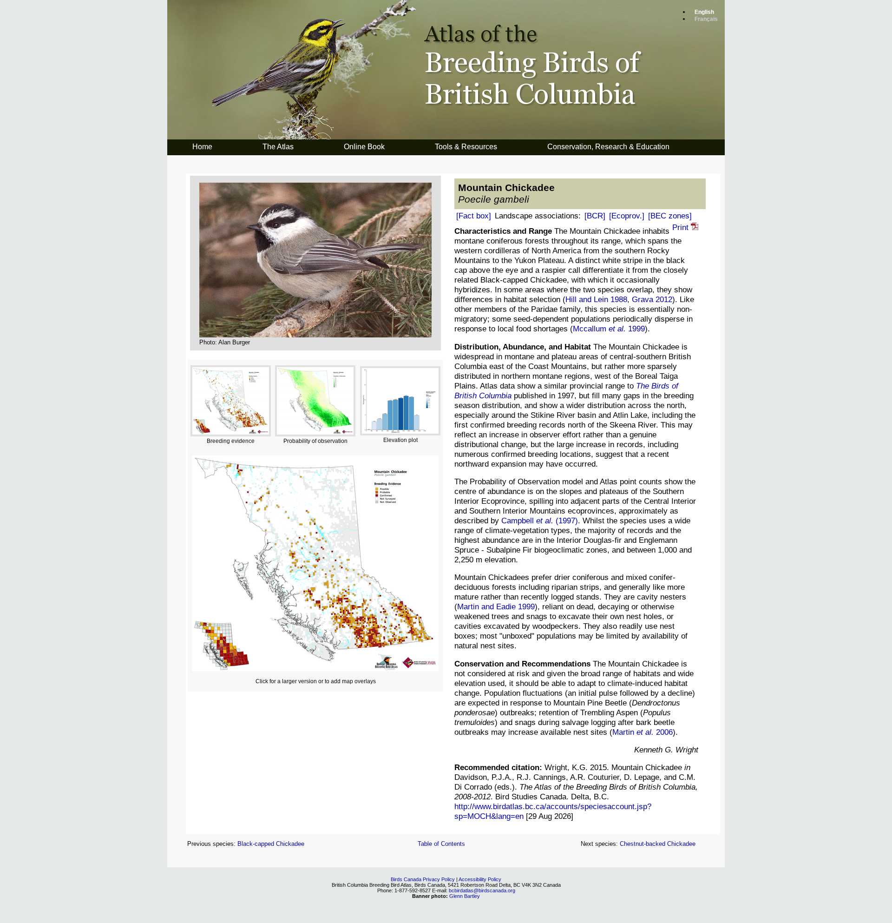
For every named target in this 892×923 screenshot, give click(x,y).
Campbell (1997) (539, 520)
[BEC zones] (670, 215)
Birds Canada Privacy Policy (423, 879)
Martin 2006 (642, 732)
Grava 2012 (652, 299)
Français (706, 19)
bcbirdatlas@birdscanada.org (482, 890)
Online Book (364, 147)
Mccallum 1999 (609, 328)
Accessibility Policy (480, 879)
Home (202, 147)
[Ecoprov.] (626, 215)
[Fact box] (473, 215)
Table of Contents (441, 843)
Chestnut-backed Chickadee (657, 843)
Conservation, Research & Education (608, 147)
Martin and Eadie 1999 (496, 606)
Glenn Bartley (464, 896)
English (704, 12)
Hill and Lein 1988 (596, 299)
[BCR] (594, 215)
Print (681, 227)
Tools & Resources (466, 147)
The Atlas (278, 147)
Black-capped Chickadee (270, 843)
